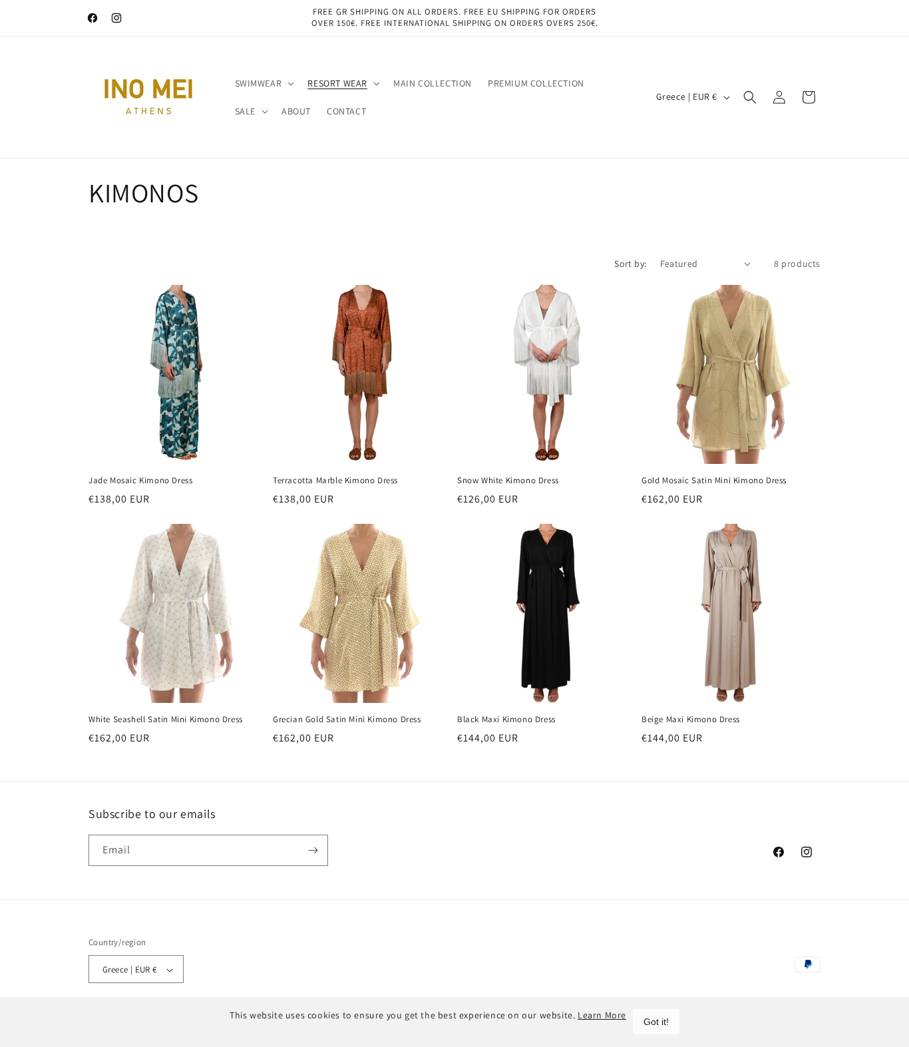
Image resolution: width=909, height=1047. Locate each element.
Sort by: (630, 264)
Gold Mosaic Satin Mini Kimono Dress (714, 480)
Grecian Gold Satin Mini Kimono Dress (347, 719)
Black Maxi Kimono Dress (506, 719)
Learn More (602, 1015)
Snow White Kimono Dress (508, 480)
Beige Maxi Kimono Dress (690, 719)
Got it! (656, 1021)
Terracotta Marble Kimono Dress (335, 480)
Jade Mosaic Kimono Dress (140, 480)
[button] (263, 83)
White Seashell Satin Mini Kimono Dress (166, 719)
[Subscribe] (312, 850)
